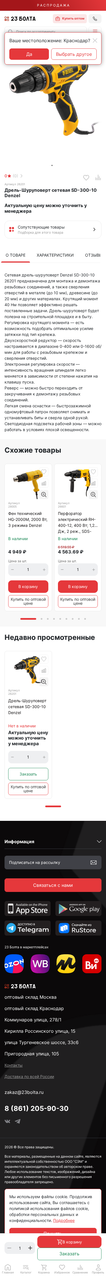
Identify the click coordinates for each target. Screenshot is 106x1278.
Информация (19, 841)
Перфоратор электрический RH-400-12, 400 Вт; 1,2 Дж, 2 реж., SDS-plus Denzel (77, 522)
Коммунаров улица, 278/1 (33, 1020)
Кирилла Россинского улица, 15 (40, 1031)
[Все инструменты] (91, 964)
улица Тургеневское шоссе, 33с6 (42, 1042)
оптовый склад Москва (31, 997)
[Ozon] (14, 964)
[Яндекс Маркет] (66, 964)
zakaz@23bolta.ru (24, 1092)
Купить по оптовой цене (28, 601)
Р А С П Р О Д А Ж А (53, 5)
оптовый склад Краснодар (34, 1008)
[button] (95, 31)
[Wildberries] (40, 964)
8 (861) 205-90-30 (37, 1108)
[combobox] (46, 32)
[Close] (95, 40)
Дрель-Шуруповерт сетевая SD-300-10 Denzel (27, 706)
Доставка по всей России (29, 1076)
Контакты (14, 1065)
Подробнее (64, 1220)
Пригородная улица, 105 (32, 1054)
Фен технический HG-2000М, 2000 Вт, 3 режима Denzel (27, 519)
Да (29, 54)
